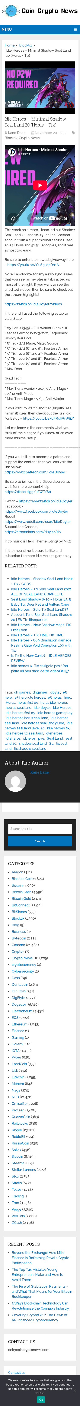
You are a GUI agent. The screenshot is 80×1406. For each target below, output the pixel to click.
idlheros (29, 738)
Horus (10, 703)
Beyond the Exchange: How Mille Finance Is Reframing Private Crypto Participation (40, 1258)
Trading (18, 1196)
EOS (15, 1018)
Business (19, 932)
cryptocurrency (24, 965)
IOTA (16, 1051)
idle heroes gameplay (55, 713)
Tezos (17, 1190)
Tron (15, 1203)
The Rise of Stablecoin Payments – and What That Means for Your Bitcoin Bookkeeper (42, 1291)
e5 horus (54, 697)
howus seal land (18, 708)
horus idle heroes (54, 703)
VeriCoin (18, 1216)
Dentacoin (20, 985)
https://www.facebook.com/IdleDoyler (36, 511)
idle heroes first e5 (20, 713)
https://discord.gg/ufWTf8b (28, 492)
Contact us (16, 1373)
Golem (17, 1044)
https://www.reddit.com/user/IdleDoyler (38, 522)
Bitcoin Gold (21, 899)
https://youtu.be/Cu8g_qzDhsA (33, 265)
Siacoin (17, 1156)
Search (40, 841)
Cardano (18, 945)
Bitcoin (17, 885)
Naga (16, 1090)
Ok (41, 1399)
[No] (75, 1390)
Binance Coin (22, 879)
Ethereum (20, 1024)
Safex (16, 1150)
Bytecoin (19, 938)
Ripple (17, 1130)
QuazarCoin (21, 1117)
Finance (18, 1031)
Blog (15, 925)
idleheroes (54, 733)
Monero (18, 1084)
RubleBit (18, 1137)
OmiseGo (19, 1104)
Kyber (16, 1057)
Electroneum (22, 1011)
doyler (55, 692)
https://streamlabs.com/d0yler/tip (33, 532)
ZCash (17, 1223)
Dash (16, 978)
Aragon (17, 872)
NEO (15, 1097)
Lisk (15, 1071)
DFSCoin (19, 991)
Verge (16, 1209)
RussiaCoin (20, 1143)
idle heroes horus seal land (27, 718)
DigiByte (18, 998)
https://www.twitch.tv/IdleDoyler (45, 501)
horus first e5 (28, 703)
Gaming (18, 1037)
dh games (22, 692)
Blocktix (11, 138)
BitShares (19, 912)
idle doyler (42, 708)
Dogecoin (19, 1004)
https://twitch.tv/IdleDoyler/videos (33, 304)
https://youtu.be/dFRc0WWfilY (48, 418)
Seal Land (55, 738)
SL (51, 744)
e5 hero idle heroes (30, 697)
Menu (7, 30)
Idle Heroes (62, 708)
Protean (18, 1110)
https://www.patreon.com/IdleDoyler (35, 472)
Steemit (18, 1163)
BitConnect (21, 905)
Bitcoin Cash (21, 892)
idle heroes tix (58, 728)
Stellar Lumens (24, 1170)
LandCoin (19, 1064)
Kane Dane (17, 133)
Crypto (17, 951)
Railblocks (20, 1123)
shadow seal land (33, 744)
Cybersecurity (23, 971)
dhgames (40, 692)
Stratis (17, 1183)
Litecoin (18, 1077)
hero (67, 697)
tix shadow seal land (30, 749)
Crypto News (29, 138)
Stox (15, 1176)
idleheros (13, 738)
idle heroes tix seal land (24, 733)
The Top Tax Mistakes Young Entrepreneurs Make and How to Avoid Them (37, 1275)
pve (41, 738)
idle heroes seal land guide (43, 723)
